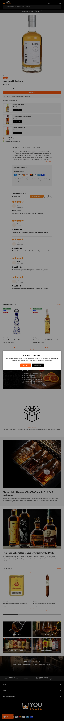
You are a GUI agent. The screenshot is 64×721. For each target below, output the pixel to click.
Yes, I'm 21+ (26, 365)
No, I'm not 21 (37, 365)
